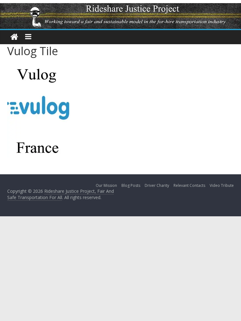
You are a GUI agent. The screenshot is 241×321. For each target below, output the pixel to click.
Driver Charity (157, 185)
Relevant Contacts (189, 185)
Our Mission (106, 185)
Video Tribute (222, 185)
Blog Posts (130, 185)
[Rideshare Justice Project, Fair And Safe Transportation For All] (14, 37)
